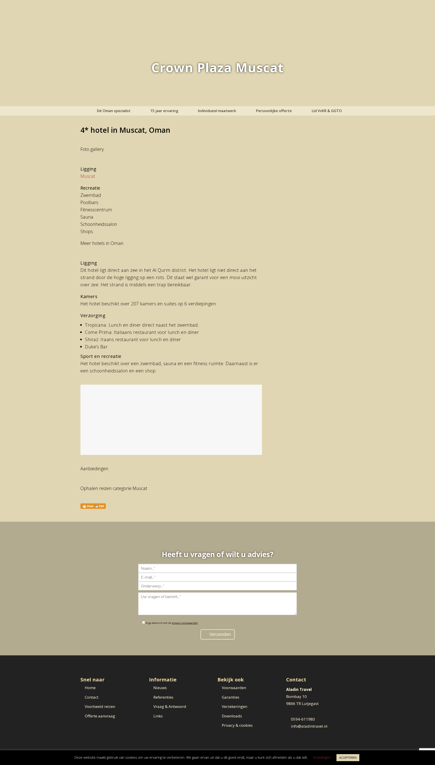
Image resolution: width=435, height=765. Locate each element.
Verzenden (219, 634)
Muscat (87, 176)
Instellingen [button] (322, 757)
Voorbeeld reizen (100, 706)
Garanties (230, 697)
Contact (91, 697)
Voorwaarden (234, 687)
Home (90, 687)
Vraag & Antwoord (169, 706)
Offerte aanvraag (100, 716)
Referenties (163, 697)
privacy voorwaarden (185, 623)
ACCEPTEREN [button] (348, 757)
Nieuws (160, 687)
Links (158, 716)
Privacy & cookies (237, 725)
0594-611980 (303, 719)
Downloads (232, 716)
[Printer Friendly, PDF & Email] (93, 506)
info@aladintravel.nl (309, 726)
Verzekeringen (234, 706)
